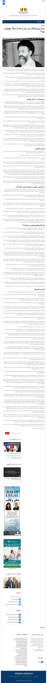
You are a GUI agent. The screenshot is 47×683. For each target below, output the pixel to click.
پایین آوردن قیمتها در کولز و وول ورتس (13, 455)
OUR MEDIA (35, 676)
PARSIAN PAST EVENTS (27, 676)
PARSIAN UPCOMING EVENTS (14, 676)
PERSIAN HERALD (24, 673)
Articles (43, 25)
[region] (12, 510)
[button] (5, 509)
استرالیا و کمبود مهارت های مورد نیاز (13, 453)
